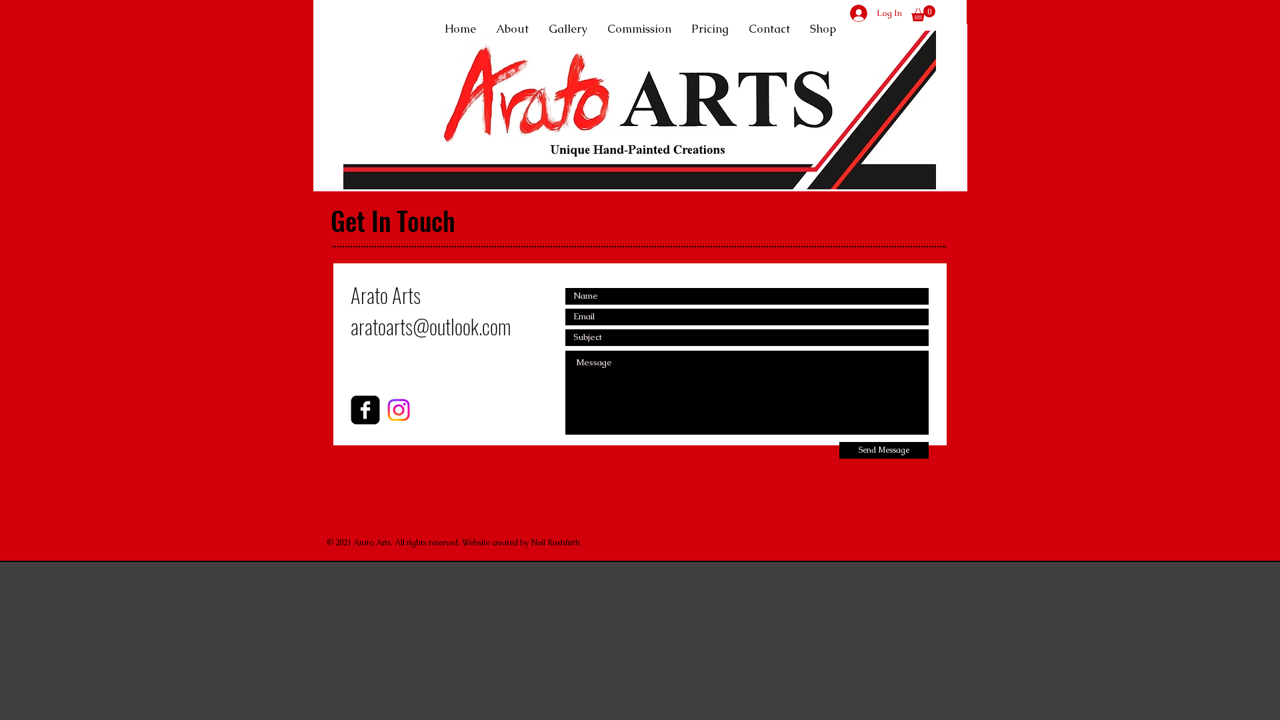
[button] (923, 13)
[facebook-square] (365, 410)
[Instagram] (398, 410)
